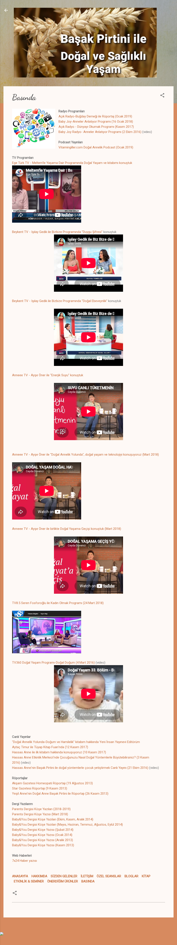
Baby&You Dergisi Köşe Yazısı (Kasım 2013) (43, 845)
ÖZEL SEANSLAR (109, 876)
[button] (162, 96)
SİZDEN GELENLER (64, 876)
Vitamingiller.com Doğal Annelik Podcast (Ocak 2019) (95, 147)
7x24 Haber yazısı (24, 861)
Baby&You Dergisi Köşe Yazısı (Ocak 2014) (42, 835)
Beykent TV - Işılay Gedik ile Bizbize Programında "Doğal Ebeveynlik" (59, 301)
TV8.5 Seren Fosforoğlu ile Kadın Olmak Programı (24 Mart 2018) (58, 603)
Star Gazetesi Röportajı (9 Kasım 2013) (39, 788)
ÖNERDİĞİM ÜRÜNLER (62, 881)
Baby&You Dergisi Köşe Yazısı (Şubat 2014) (42, 830)
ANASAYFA (20, 876)
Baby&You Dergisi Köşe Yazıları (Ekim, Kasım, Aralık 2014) (52, 819)
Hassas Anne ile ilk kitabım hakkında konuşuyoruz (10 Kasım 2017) (59, 752)
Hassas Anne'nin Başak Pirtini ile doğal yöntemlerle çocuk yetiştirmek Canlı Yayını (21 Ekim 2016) (80, 768)
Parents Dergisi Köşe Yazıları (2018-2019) (41, 809)
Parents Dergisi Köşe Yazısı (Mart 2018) (40, 814)
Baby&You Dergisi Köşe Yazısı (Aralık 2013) (42, 840)
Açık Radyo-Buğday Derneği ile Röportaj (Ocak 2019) (95, 116)
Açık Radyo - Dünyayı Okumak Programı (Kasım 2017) (96, 127)
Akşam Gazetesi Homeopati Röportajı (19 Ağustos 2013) (52, 783)
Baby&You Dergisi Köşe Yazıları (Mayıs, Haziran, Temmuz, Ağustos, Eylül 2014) (67, 824)
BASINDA (88, 881)
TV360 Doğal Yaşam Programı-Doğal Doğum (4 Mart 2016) (53, 662)
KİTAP (146, 876)
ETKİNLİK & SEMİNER (29, 881)
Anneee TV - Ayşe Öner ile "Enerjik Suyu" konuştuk (47, 375)
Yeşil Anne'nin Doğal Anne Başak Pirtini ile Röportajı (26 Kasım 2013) (60, 793)
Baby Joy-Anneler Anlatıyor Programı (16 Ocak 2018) (95, 121)
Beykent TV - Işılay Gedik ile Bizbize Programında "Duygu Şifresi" (57, 232)
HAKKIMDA (39, 876)
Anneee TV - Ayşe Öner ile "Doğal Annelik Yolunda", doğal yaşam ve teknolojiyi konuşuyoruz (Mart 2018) (85, 454)
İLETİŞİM (87, 876)
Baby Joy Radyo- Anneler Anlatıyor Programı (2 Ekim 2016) (99, 132)
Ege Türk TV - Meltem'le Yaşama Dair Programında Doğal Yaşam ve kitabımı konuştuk (72, 163)
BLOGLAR (131, 876)
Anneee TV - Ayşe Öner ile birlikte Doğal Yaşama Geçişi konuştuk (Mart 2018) (66, 529)
